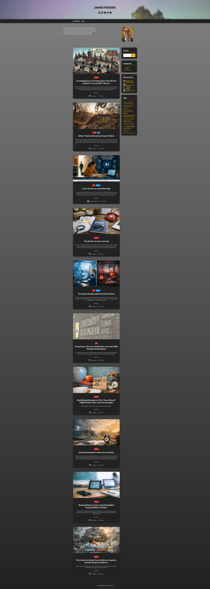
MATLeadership (127, 121)
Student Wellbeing (127, 128)
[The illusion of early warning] (124, 91)
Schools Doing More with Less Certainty (96, 452)
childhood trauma (125, 108)
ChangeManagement (127, 106)
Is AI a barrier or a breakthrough (96, 188)
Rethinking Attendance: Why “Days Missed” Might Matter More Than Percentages (96, 401)
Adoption (94, 132)
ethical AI (130, 117)
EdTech (125, 113)
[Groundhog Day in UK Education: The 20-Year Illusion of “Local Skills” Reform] (124, 81)
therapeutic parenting (126, 131)
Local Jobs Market (131, 119)
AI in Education (126, 103)
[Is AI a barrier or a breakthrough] (124, 88)
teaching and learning (126, 129)
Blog (99, 132)
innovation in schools (126, 119)
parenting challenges (126, 124)
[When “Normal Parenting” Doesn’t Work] (124, 86)
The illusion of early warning (96, 241)
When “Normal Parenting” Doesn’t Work (96, 136)
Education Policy (129, 115)
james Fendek (105, 7)
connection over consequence (127, 109)
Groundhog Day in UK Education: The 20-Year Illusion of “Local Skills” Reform (96, 82)
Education (96, 77)
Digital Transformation (128, 111)
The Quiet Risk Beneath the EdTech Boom (96, 294)
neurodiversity (129, 122)
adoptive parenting (130, 101)
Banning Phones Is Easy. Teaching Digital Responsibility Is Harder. (96, 506)
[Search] (133, 55)
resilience (124, 126)
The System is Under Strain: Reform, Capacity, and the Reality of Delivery (96, 561)
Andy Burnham (132, 103)
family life (133, 117)
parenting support (131, 124)
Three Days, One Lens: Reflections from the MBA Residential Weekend (96, 347)
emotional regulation (126, 117)
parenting (133, 122)
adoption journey (125, 101)
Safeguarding (130, 126)
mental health (125, 122)
